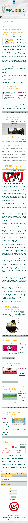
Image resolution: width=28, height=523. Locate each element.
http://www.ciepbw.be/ (7, 79)
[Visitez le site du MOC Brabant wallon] (18, 11)
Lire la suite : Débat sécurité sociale (10, 381)
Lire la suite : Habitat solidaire (8, 358)
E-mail (25, 36)
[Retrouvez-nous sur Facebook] (14, 1)
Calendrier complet (5, 484)
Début (3, 473)
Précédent (8, 473)
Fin (11, 476)
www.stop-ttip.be (17, 301)
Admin (20, 519)
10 (4, 476)
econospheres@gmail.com (18, 465)
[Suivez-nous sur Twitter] (14, 3)
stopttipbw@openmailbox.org (16, 303)
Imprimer (22, 36)
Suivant (7, 476)
